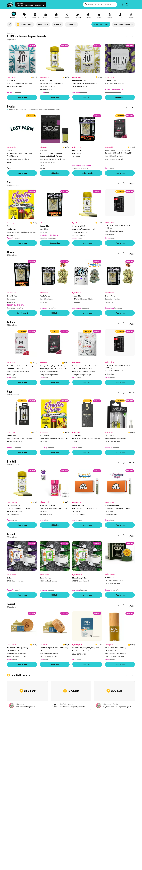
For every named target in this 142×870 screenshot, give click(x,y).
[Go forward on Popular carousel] (132, 107)
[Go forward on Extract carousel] (124, 534)
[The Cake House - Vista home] (10, 4)
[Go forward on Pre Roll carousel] (124, 462)
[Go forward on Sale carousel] (124, 183)
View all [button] (132, 183)
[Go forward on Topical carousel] (124, 604)
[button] (43, 25)
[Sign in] (121, 4)
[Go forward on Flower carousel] (124, 252)
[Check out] (127, 4)
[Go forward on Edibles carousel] (124, 322)
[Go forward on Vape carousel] (124, 392)
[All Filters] (9, 24)
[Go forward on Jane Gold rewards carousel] (132, 674)
